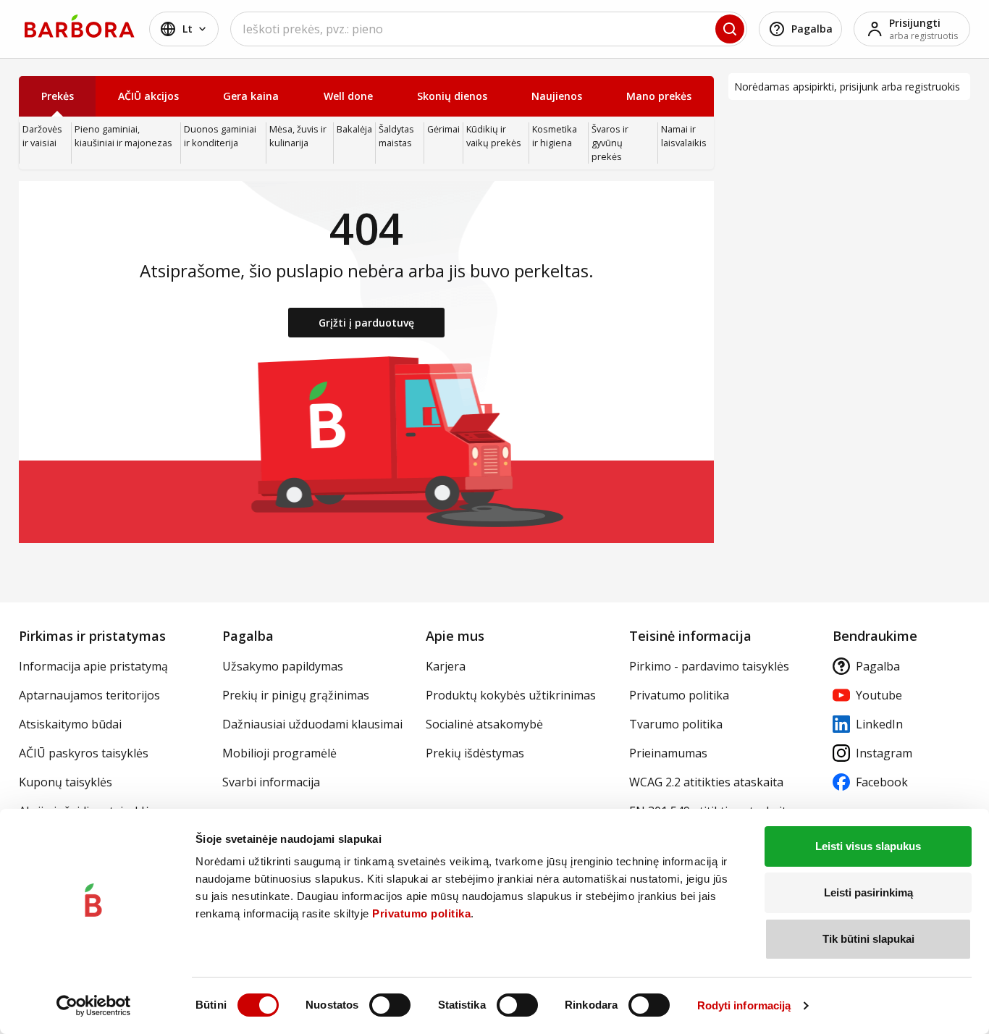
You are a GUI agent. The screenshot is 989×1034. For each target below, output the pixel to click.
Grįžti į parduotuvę (366, 322)
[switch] (390, 1005)
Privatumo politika (421, 913)
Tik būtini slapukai (868, 939)
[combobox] (488, 29)
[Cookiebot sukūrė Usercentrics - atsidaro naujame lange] (93, 1006)
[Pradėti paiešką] (729, 28)
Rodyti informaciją (744, 1005)
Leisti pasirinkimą (868, 892)
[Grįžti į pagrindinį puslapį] (80, 26)
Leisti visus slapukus (868, 846)
